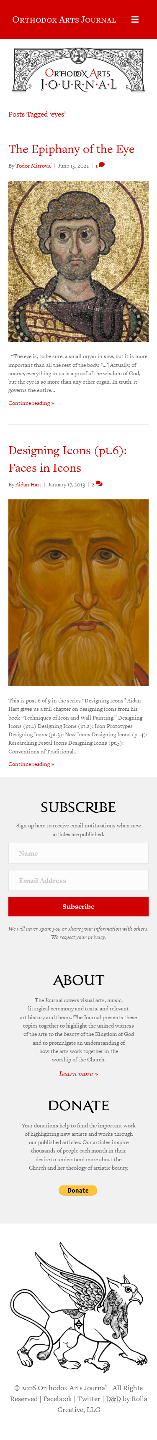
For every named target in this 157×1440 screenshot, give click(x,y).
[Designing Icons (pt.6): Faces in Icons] (78, 592)
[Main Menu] (135, 19)
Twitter (88, 1399)
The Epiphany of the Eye (71, 148)
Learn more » (78, 1074)
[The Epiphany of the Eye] (78, 261)
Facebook (57, 1399)
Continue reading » (31, 403)
